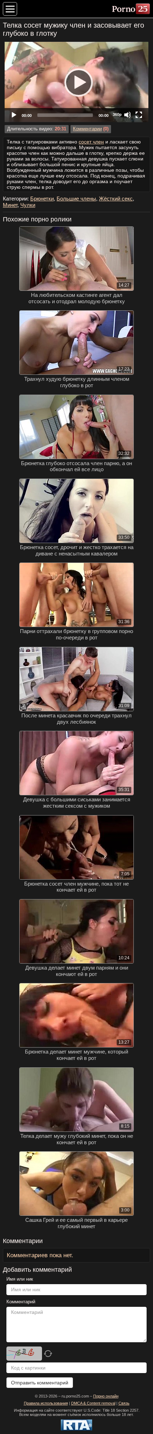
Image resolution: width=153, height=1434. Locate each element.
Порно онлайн (105, 1396)
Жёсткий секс (116, 199)
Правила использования (46, 1403)
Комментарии (87, 128)
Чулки (27, 205)
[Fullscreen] (139, 115)
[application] (76, 82)
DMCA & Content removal (93, 1403)
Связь (124, 1403)
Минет (10, 205)
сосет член (91, 142)
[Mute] (127, 115)
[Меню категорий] (10, 9)
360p (117, 114)
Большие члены (76, 199)
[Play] (76, 82)
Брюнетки (42, 199)
